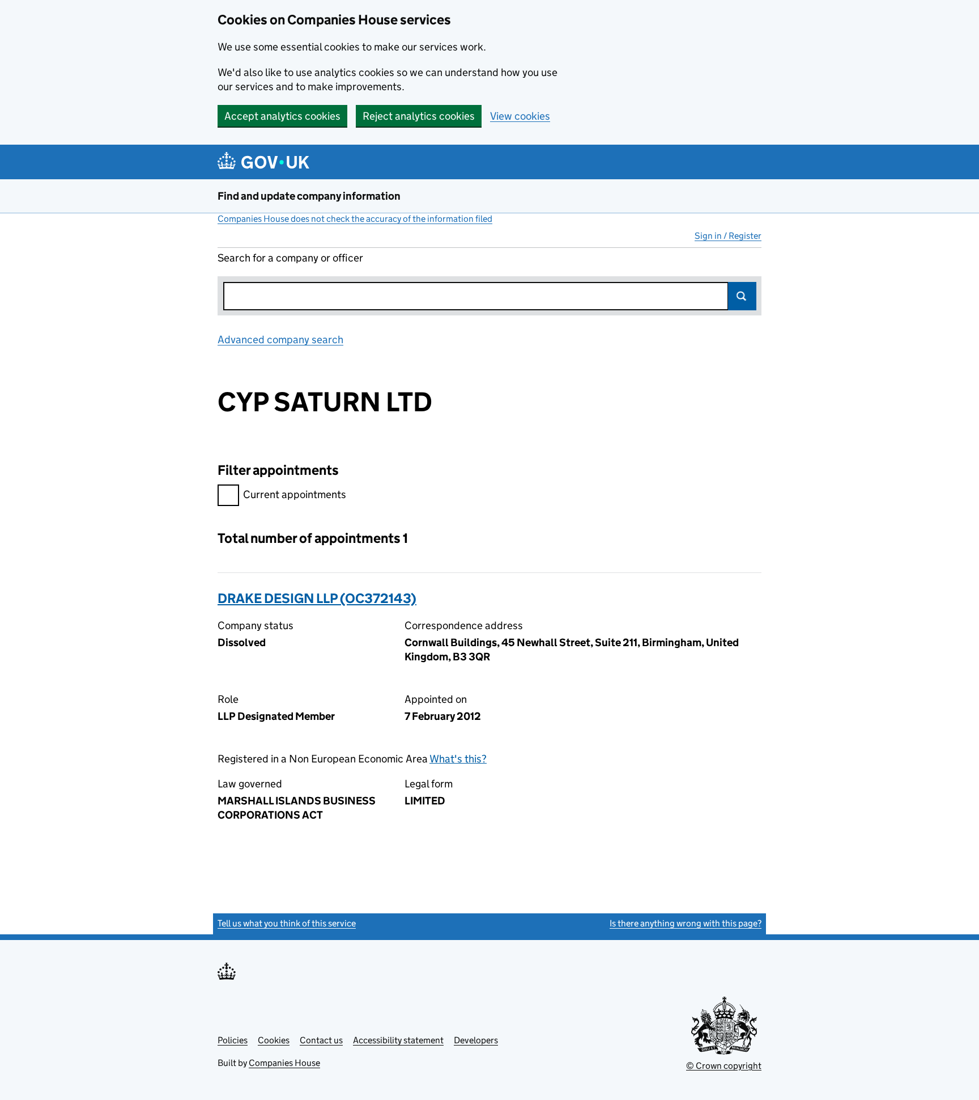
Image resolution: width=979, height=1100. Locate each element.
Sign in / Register (728, 235)
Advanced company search (280, 339)
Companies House (284, 1062)
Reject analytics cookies (419, 116)
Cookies (274, 1040)
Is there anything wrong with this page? (685, 923)
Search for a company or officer (290, 257)
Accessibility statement (398, 1040)
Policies (233, 1040)
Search (742, 296)
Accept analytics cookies (282, 116)
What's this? (458, 758)
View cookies (520, 116)
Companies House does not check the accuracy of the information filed (355, 218)
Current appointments (294, 494)
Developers (476, 1040)
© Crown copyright (723, 1065)
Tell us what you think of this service (287, 923)
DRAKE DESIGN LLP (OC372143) (317, 598)
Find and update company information (309, 196)
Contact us (321, 1040)
